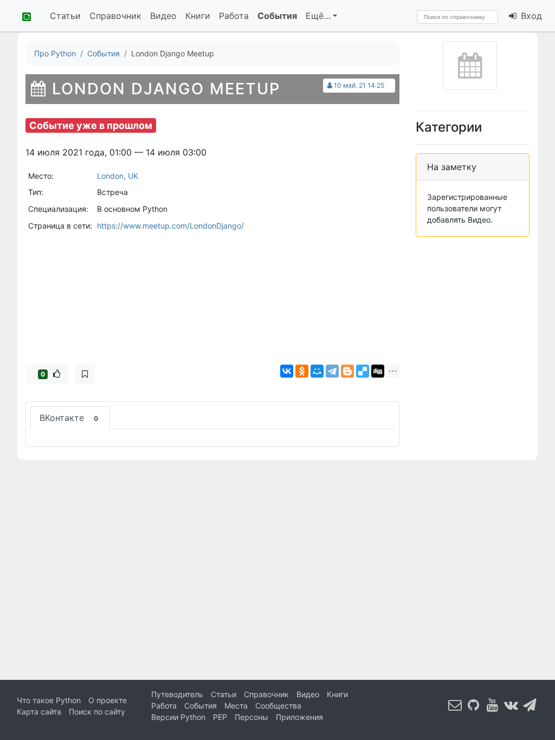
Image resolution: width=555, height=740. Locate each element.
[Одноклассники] (301, 371)
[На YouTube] (492, 705)
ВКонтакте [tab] (69, 417)
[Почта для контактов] (455, 705)
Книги (197, 15)
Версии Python (178, 717)
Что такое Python (49, 700)
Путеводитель (177, 694)
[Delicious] (362, 371)
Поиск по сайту (97, 711)
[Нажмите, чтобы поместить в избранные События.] (85, 373)
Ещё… (318, 15)
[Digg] (377, 371)
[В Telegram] (530, 705)
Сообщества (278, 705)
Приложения (299, 717)
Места (236, 705)
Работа (234, 15)
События (277, 15)
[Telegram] (332, 371)
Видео (163, 15)
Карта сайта (39, 711)
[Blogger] (347, 371)
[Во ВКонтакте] (511, 705)
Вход (530, 15)
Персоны (251, 717)
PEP (220, 717)
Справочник (115, 15)
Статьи (65, 15)
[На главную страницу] (23, 15)
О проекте (107, 700)
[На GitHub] (473, 705)
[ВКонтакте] (286, 371)
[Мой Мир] (317, 371)
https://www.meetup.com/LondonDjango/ (170, 225)
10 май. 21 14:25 (359, 85)
